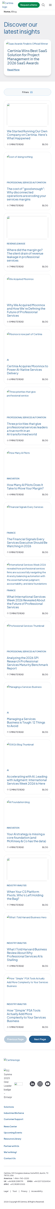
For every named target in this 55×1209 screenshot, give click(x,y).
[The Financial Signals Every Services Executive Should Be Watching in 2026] (27, 516)
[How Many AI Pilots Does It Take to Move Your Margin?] (27, 462)
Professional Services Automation (26, 182)
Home (7, 11)
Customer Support (13, 1119)
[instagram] (40, 1083)
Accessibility (37, 1191)
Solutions (9, 1106)
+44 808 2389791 (15, 1181)
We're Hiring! (10, 1152)
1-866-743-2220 (21, 1178)
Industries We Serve (14, 1113)
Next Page (40, 1039)
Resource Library (12, 1138)
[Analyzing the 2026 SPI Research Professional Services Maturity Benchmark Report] (27, 635)
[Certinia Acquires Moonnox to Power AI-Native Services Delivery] (27, 343)
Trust (14, 1191)
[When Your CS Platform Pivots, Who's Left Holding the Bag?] (27, 869)
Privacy (24, 1191)
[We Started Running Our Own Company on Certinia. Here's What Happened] (27, 114)
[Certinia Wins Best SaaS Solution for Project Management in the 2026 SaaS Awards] (27, 44)
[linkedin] (32, 1083)
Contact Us (10, 1158)
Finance (11, 532)
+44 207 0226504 (42, 1181)
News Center (10, 1126)
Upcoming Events (13, 1132)
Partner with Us (11, 1146)
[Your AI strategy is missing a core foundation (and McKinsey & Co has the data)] (27, 811)
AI (8, 359)
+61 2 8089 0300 (17, 1184)
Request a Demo (28, 5)
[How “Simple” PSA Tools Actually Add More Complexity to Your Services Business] (27, 988)
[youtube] (47, 1083)
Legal (6, 1191)
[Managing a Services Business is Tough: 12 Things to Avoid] (27, 696)
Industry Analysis (17, 885)
